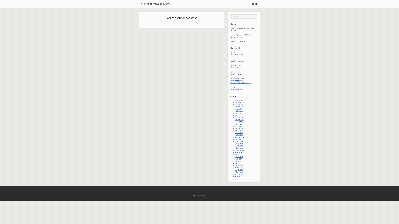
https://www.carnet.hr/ (237, 61)
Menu (257, 4)
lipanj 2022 (238, 124)
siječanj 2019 (239, 159)
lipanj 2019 (238, 154)
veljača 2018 (239, 172)
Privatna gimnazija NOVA (155, 4)
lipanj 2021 (238, 131)
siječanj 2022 (239, 126)
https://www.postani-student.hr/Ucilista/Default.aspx (240, 82)
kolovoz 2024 (239, 107)
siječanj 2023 (239, 117)
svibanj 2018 (239, 165)
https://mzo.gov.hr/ (236, 54)
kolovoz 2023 (239, 113)
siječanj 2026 (239, 100)
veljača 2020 (239, 148)
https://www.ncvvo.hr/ (237, 89)
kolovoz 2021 (239, 128)
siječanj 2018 (239, 174)
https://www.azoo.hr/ (237, 74)
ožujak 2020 (239, 146)
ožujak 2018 (239, 170)
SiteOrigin (203, 196)
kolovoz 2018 (239, 161)
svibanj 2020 (239, 144)
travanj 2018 (239, 168)
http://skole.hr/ (235, 67)
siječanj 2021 (239, 135)
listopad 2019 (239, 150)
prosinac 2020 (239, 137)
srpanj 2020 (239, 141)
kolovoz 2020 (239, 139)
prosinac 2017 (239, 176)
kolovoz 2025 (239, 102)
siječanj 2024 (239, 111)
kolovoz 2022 (239, 120)
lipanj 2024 (238, 109)
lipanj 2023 (238, 115)
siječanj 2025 (239, 104)
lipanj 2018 (238, 163)
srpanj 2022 (239, 122)
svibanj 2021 (239, 133)
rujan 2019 (238, 152)
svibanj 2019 (239, 157)
